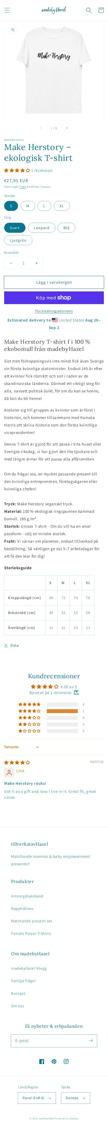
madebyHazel (46, 1118)
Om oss (17, 1005)
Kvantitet (11, 252)
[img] (17, 762)
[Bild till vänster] (41, 128)
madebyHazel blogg (29, 968)
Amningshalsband (27, 896)
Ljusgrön (18, 240)
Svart (15, 227)
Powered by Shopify (66, 1118)
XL (62, 205)
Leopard (42, 227)
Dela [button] (15, 645)
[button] (7, 10)
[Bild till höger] (66, 128)
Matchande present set (31, 920)
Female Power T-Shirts (31, 933)
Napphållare (22, 908)
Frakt (22, 186)
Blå (66, 227)
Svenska (72, 1098)
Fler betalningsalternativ (54, 311)
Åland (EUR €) (33, 1098)
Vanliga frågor (23, 980)
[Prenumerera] (91, 1041)
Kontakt (18, 993)
